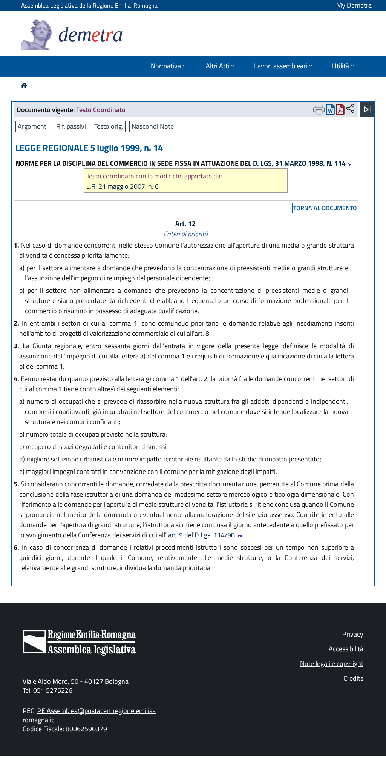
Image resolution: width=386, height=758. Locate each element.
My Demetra (354, 5)
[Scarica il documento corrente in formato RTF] (330, 111)
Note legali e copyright (331, 663)
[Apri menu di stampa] (319, 109)
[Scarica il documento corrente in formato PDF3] (340, 111)
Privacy (352, 634)
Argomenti (33, 126)
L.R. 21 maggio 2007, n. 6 (122, 186)
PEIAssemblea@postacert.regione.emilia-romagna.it (89, 715)
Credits (353, 678)
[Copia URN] (350, 109)
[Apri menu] (367, 109)
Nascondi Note (153, 126)
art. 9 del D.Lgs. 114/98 (202, 535)
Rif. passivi (71, 126)
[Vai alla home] (24, 85)
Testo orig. (108, 126)
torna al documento (325, 207)
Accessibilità (346, 649)
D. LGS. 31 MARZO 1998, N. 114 (300, 163)
